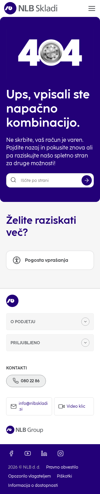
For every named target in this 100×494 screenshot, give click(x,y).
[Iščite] (87, 180)
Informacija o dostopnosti (33, 485)
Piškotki (64, 476)
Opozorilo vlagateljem (29, 476)
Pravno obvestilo (62, 467)
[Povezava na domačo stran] (30, 8)
